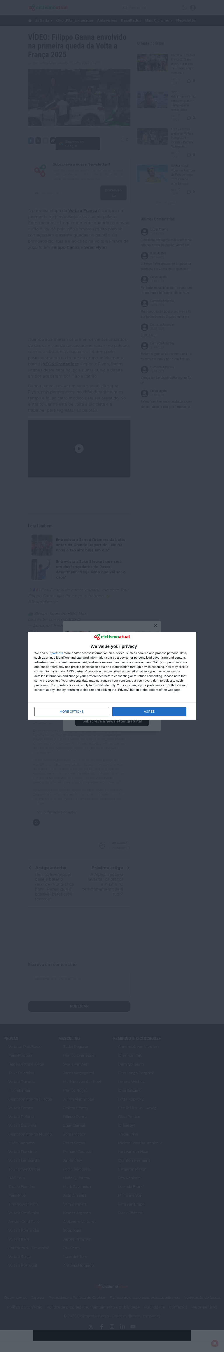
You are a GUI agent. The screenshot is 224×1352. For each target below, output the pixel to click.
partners (57, 652)
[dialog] (112, 676)
